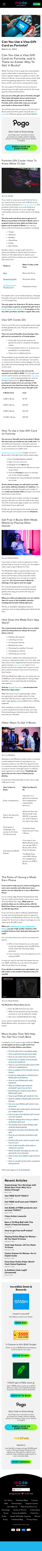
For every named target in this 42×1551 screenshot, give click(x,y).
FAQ (6, 1503)
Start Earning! (21, 1462)
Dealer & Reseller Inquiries (20, 1516)
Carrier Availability (19, 1513)
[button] (4, 4)
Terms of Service (20, 1510)
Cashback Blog (22, 1500)
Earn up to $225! (21, 1395)
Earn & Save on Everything (21, 147)
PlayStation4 (8, 285)
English (18, 1489)
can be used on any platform (13, 309)
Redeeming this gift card (11, 453)
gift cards (18, 665)
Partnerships (16, 1503)
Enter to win (21, 1355)
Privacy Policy (32, 1519)
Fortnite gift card (29, 205)
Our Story (8, 1500)
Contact (34, 1500)
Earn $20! (21, 1323)
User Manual (12, 1507)
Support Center (31, 1503)
